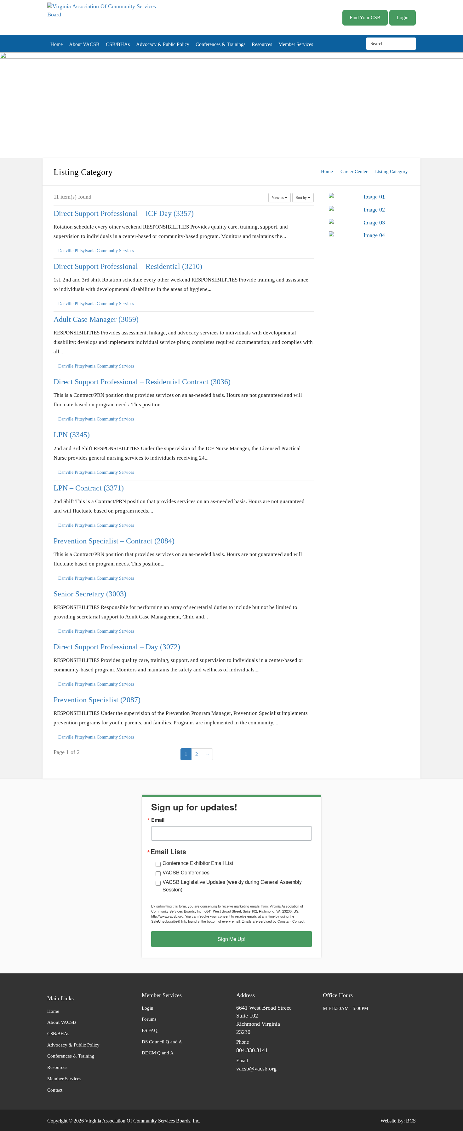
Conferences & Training (70, 1055)
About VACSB (84, 44)
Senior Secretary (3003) (90, 593)
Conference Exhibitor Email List (198, 863)
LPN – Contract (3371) (89, 488)
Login (403, 17)
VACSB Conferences (186, 872)
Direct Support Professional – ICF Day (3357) (124, 213)
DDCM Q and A (158, 1052)
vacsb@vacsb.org (256, 1068)
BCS (411, 1120)
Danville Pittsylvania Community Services (96, 250)
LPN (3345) (72, 435)
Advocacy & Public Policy (162, 44)
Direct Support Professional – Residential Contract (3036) (142, 382)
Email (157, 819)
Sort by (302, 197)
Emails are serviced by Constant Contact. (273, 921)
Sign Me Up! (231, 938)
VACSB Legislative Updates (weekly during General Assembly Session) (232, 885)
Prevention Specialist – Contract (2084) (114, 540)
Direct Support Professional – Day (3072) (117, 646)
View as (278, 197)
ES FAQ (149, 1030)
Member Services (295, 44)
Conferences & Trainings (220, 44)
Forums (149, 1019)
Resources (262, 44)
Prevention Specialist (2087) (97, 699)
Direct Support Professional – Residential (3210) (128, 266)
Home (56, 44)
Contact (54, 1090)
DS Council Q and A (162, 1041)
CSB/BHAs (118, 44)
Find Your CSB (365, 17)
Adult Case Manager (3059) (96, 319)
